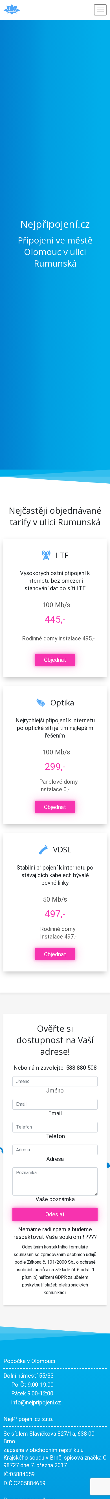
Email (55, 1113)
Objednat (55, 659)
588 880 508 (81, 1067)
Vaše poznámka (55, 1199)
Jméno (55, 1090)
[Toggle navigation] (100, 9)
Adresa (55, 1159)
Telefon (55, 1136)
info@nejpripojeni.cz (36, 1402)
